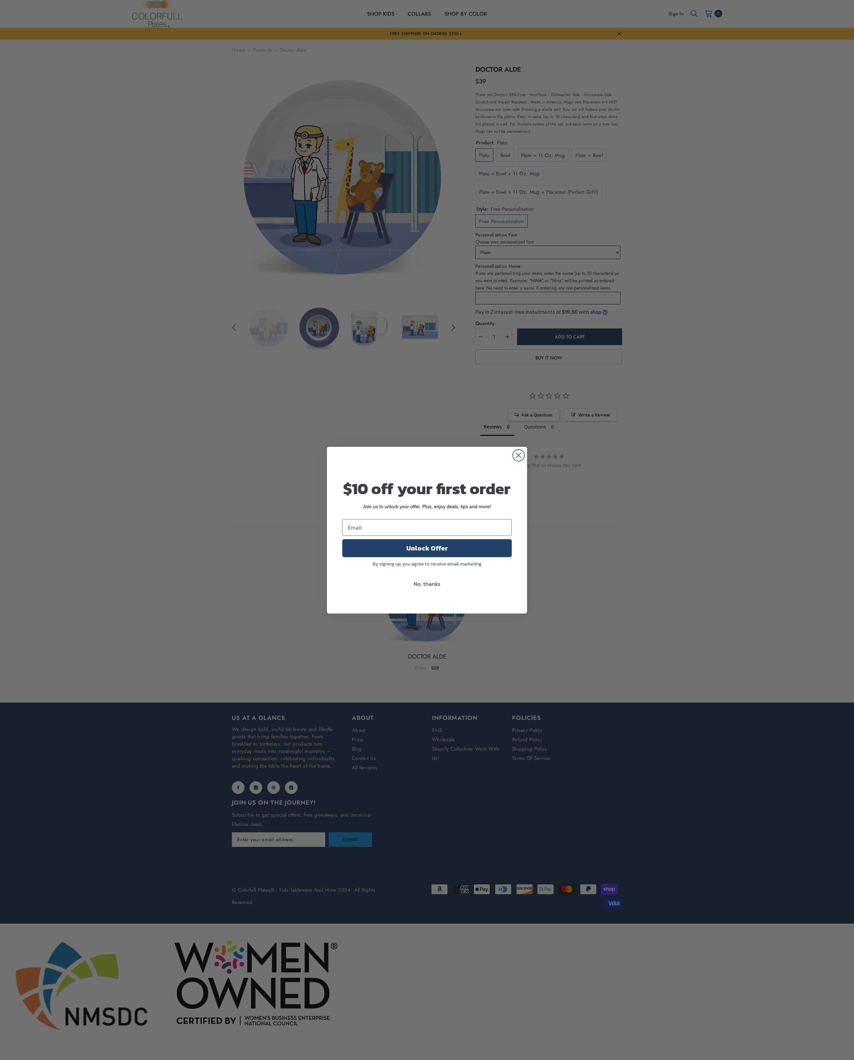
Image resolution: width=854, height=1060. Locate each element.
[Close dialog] (518, 455)
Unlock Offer (427, 548)
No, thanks (427, 584)
